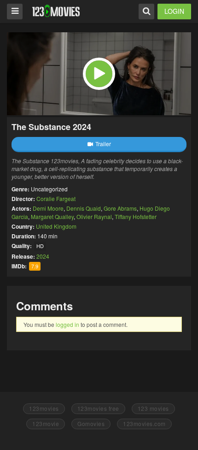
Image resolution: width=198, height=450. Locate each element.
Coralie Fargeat (56, 198)
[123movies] (56, 11)
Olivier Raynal (94, 216)
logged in (67, 324)
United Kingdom (56, 226)
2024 (42, 256)
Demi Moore (48, 208)
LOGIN (174, 11)
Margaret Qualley (52, 216)
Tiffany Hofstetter (136, 216)
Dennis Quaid (83, 208)
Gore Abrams (120, 208)
